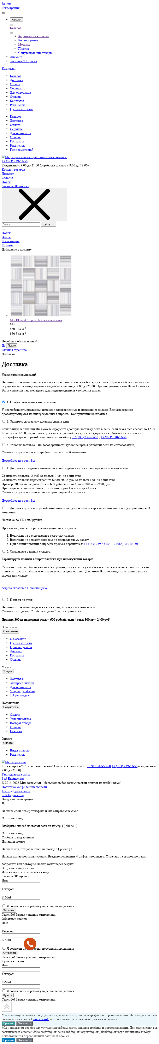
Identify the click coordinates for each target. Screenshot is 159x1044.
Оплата (15, 125)
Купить (7, 995)
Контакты (9, 68)
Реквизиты (17, 145)
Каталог (15, 28)
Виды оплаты (19, 750)
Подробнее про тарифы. (19, 500)
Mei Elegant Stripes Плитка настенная (36, 320)
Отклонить (24, 1023)
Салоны (7, 178)
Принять (8, 1023)
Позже (12, 345)
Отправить (10, 952)
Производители (21, 647)
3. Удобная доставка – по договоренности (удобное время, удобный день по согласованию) (71, 445)
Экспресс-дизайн (22, 683)
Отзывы (15, 137)
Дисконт (8, 174)
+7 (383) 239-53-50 (15, 161)
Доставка (16, 121)
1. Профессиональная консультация (32, 402)
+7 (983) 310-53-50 (113, 437)
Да (3, 345)
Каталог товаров (13, 169)
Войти (6, 4)
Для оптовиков (20, 133)
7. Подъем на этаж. (20, 600)
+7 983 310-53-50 (99, 766)
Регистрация (10, 8)
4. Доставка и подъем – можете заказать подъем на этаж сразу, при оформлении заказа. (68, 468)
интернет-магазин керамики (47, 157)
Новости (16, 731)
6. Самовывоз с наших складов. (29, 551)
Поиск (6, 182)
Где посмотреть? (21, 150)
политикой (41, 1019)
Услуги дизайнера (22, 691)
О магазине (18, 639)
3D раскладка (19, 695)
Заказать (8, 910)
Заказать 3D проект (15, 186)
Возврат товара (20, 723)
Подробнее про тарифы (18, 460)
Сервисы (16, 129)
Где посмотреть (21, 643)
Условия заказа (20, 719)
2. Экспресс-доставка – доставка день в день (38, 421)
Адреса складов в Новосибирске (25, 588)
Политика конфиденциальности (24, 787)
